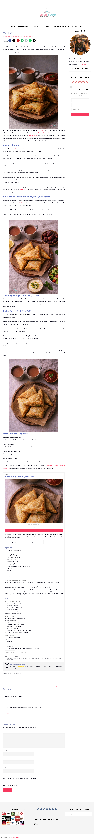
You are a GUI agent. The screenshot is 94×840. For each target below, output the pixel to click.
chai (50, 209)
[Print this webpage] (26, 40)
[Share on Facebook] (9, 40)
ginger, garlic (20, 202)
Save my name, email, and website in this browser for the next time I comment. (21, 778)
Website (5, 767)
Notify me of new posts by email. (10, 785)
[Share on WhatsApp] (30, 40)
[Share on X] (13, 40)
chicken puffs (41, 132)
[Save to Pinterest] (18, 40)
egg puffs (47, 132)
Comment (5, 732)
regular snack (17, 148)
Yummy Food (47, 12)
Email (5, 759)
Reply (8, 713)
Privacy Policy (47, 815)
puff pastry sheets (24, 189)
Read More (83, 64)
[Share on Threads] (34, 40)
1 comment (10, 678)
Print (34, 530)
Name (5, 750)
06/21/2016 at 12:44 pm (9, 698)
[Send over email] (22, 40)
